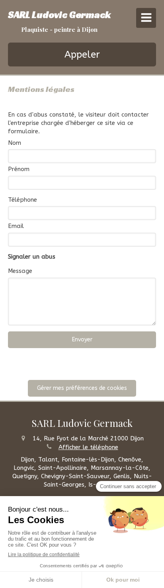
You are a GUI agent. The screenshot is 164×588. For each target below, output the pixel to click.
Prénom (18, 169)
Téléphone (22, 199)
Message (20, 271)
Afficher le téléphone (88, 447)
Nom (14, 142)
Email (16, 226)
